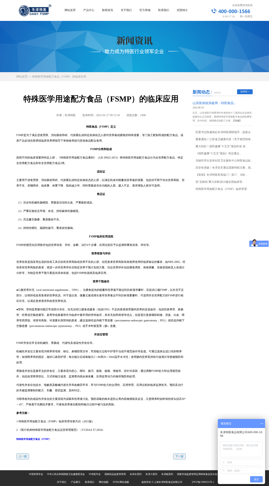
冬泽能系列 (167, 474)
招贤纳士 (182, 10)
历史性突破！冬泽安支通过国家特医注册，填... (224, 167)
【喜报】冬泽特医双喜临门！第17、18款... (222, 174)
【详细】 (237, 120)
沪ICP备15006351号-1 (203, 482)
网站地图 (103, 482)
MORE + (245, 91)
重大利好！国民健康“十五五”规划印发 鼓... (222, 146)
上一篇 (23, 456)
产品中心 (88, 10)
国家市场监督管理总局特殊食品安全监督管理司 (202, 474)
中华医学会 (95, 474)
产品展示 (75, 482)
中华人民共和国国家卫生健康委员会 (66, 474)
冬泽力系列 (151, 474)
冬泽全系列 (136, 474)
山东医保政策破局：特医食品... (214, 103)
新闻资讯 (107, 10)
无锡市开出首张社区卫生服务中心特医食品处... (224, 160)
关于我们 (126, 10)
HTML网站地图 (121, 482)
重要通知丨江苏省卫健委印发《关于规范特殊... (224, 139)
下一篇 (179, 456)
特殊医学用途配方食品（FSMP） (33, 439)
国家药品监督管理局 (115, 474)
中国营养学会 (36, 474)
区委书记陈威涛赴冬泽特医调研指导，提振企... (224, 132)
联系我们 (163, 10)
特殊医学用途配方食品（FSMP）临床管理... (222, 188)
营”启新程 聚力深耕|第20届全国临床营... (220, 181)
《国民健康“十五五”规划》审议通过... (219, 153)
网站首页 (70, 10)
